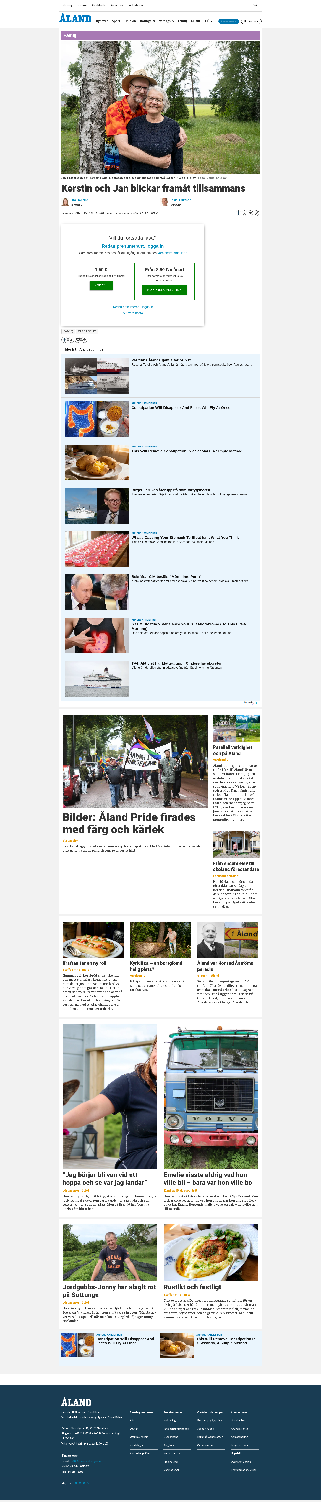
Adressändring (239, 1437)
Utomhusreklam (139, 1437)
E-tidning (66, 5)
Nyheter (102, 21)
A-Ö (207, 21)
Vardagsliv (166, 21)
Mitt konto (250, 21)
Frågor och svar (240, 1445)
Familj (182, 21)
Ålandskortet (99, 5)
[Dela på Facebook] (238, 213)
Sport (116, 21)
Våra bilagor (136, 1445)
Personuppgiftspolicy (209, 1420)
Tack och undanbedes (176, 1429)
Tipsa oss (81, 5)
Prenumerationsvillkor (243, 1470)
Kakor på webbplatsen (210, 1437)
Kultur (195, 21)
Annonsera (117, 5)
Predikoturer (170, 1462)
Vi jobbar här (238, 1420)
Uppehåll (236, 1453)
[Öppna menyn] (255, 4)
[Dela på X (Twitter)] (244, 213)
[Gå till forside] (75, 17)
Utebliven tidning (241, 1462)
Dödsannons (170, 1437)
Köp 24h (101, 285)
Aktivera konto (133, 313)
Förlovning (169, 1420)
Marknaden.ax (171, 1470)
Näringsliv (147, 21)
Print (133, 1420)
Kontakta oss (135, 5)
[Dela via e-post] (250, 213)
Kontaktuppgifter (140, 1453)
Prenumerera (228, 21)
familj (68, 331)
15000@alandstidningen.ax (85, 1461)
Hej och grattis (172, 1453)
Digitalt (134, 1429)
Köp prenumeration (164, 290)
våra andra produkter (172, 253)
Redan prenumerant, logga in (133, 246)
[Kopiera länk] (256, 213)
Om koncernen (205, 1445)
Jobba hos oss (205, 1429)
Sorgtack (168, 1445)
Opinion (130, 21)
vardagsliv (87, 331)
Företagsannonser (142, 1412)
